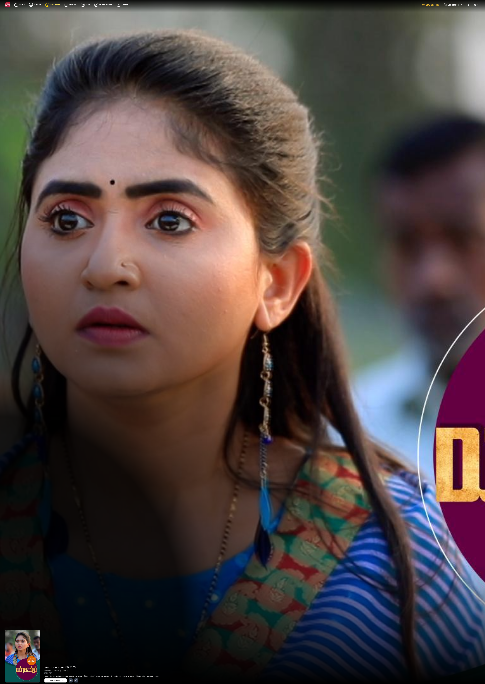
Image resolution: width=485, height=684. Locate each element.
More (157, 676)
